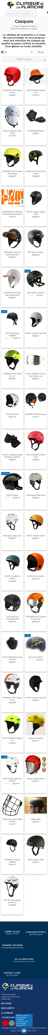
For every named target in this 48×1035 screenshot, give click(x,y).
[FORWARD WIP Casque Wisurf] (12, 76)
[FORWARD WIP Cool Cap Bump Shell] (12, 238)
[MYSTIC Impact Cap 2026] (36, 319)
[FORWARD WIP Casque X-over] (12, 684)
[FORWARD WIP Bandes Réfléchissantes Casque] (12, 198)
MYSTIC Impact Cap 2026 (35, 333)
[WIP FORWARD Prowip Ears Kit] (12, 643)
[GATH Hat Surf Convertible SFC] (12, 603)
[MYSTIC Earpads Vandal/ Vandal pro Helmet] (12, 441)
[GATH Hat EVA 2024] (36, 562)
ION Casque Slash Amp (35, 495)
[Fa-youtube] (5, 1023)
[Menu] (2, 5)
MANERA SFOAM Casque (35, 414)
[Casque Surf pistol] (36, 724)
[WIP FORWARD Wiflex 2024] (36, 441)
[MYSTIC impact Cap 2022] (36, 684)
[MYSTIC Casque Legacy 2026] (36, 198)
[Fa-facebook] (12, 1023)
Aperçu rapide (16, 74)
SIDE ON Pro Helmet (36, 293)
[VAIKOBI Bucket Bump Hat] (36, 76)
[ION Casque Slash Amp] (36, 481)
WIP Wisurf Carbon (36, 252)
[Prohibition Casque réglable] (12, 846)
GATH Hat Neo (12, 414)
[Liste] (6, 52)
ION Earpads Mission (35, 131)
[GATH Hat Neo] (12, 400)
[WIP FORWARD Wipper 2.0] (12, 724)
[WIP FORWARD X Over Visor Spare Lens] (36, 360)
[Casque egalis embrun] (36, 765)
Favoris (16, 70)
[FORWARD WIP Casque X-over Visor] (36, 603)
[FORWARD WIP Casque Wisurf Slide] (12, 157)
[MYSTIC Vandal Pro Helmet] (12, 562)
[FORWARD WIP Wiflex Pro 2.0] (12, 360)
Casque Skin (36, 819)
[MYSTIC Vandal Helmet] (36, 522)
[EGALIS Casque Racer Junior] (12, 117)
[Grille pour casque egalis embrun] (12, 805)
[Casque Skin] (36, 805)
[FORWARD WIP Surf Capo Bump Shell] (12, 279)
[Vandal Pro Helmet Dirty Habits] (36, 157)
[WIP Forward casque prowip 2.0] (12, 886)
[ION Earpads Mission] (36, 117)
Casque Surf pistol (35, 738)
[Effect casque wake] (36, 846)
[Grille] (2, 52)
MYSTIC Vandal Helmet (35, 536)
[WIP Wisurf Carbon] (36, 238)
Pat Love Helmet (36, 657)
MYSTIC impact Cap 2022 (35, 698)
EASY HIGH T (32, 1031)
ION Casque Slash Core (12, 536)
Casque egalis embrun (36, 779)
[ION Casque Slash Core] (12, 522)
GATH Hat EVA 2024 (35, 576)
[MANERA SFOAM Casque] (36, 400)
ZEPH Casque (12, 495)
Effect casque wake (36, 860)
